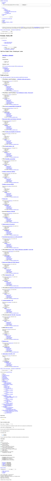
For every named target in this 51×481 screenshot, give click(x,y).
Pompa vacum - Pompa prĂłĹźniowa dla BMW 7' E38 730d (20, 249)
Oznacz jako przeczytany (8, 42)
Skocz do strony (5, 31)
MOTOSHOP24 (9, 408)
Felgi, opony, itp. (7, 400)
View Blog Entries (7, 70)
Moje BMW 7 (4, 381)
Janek (9, 316)
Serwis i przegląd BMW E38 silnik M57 (13, 106)
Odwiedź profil (6, 68)
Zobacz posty (6, 69)
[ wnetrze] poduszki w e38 (7, 300)
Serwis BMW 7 (4, 395)
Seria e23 (5, 393)
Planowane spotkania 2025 (8, 404)
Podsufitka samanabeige (10, 158)
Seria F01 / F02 (6, 387)
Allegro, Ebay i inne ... (8, 412)
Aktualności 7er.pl (5, 380)
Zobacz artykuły (7, 71)
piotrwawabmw (10, 108)
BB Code (3, 462)
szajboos (9, 186)
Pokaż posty (13, 48)
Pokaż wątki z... (2, 424)
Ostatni (16, 29)
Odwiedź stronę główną (10, 102)
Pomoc (3, 3)
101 (8, 29)
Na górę (10, 372)
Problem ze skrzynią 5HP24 (8, 184)
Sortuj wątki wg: (3, 427)
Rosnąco (4, 434)
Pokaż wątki (7, 48)
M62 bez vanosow (9, 327)
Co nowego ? (4, 14)
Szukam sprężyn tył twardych (8, 224)
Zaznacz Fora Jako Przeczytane (11, 11)
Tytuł (1, 77)
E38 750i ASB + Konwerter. (15, 314)
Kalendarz (6, 9)
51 (7, 29)
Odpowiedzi (9, 77)
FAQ (5, 8)
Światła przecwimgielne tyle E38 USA (12, 131)
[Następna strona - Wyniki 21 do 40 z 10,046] (13, 29)
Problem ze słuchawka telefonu (8, 171)
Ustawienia (4, 374)
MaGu (9, 264)
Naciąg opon (5, 198)
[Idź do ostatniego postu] (14, 90)
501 (9, 29)
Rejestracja (4, 2)
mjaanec (9, 238)
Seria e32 (5, 391)
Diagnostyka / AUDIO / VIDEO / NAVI (10, 396)
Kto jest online (4, 377)
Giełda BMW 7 (4, 406)
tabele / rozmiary (9, 401)
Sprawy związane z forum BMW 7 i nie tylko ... (10, 410)
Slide (9, 329)
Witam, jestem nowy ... (8, 382)
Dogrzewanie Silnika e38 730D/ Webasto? (10, 262)
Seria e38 (5, 389)
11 (6, 29)
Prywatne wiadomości (5, 375)
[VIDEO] (3, 465)
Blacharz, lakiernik (11, 211)
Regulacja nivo (5, 341)
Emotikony (4, 463)
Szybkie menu (6, 12)
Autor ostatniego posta (17, 77)
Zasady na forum (3, 467)
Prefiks (1, 430)
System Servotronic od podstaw (10, 66)
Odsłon (12, 77)
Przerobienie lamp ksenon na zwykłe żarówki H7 (12, 236)
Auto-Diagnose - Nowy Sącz (11, 409)
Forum (3, 21)
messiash (9, 302)
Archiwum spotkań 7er (8, 405)
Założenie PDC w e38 (9, 274)
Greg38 (9, 94)
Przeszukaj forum (5, 378)
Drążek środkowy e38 (9, 146)
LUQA (9, 355)
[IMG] (3, 464)
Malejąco (5, 435)
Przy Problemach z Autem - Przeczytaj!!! (25, 92)
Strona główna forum (5, 379)
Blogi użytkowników (7, 383)
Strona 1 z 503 (2, 29)
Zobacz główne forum (7, 43)
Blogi (3, 15)
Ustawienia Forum (7, 10)
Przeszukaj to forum (4, 45)
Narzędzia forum (4, 40)
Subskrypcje (4, 376)
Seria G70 (6, 385)
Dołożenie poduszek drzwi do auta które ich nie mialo (21, 287)
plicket (9, 133)
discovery (9, 148)
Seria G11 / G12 (7, 386)
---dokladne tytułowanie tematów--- (24, 79)
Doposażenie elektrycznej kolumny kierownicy (11, 119)
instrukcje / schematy (7, 55)
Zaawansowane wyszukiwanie (7, 18)
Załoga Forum (8, 13)
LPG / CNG (6, 402)
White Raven (10, 200)
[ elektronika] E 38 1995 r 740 (8, 353)
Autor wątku (5, 77)
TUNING (6, 398)
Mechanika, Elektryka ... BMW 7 (7, 384)
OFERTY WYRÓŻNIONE (8, 407)
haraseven (9, 276)
